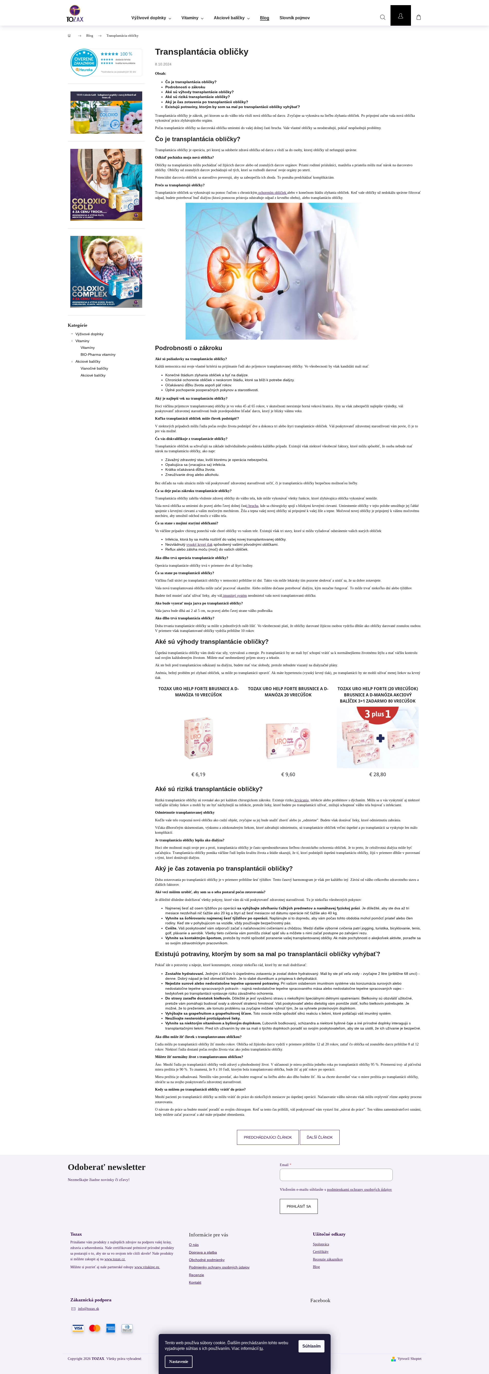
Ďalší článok (320, 1137)
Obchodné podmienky (207, 1260)
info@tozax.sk (88, 1309)
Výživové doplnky (89, 334)
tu (261, 1348)
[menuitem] (151, 16)
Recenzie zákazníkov (328, 1259)
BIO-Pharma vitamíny (98, 354)
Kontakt (195, 1282)
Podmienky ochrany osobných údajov (219, 1267)
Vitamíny (88, 347)
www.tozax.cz (115, 1259)
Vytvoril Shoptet (409, 1359)
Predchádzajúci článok (268, 1137)
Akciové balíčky (87, 361)
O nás (194, 1245)
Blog (316, 1267)
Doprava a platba (203, 1252)
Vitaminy (82, 341)
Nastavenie (178, 1361)
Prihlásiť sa (299, 1206)
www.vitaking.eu (147, 1267)
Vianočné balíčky (94, 368)
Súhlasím (311, 1346)
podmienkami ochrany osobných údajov (359, 1189)
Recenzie (196, 1275)
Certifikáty (321, 1252)
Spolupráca (321, 1244)
